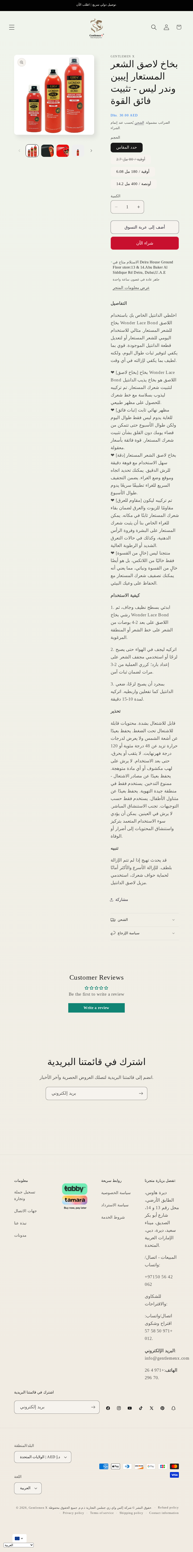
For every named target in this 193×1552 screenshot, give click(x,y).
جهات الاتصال (25, 1211)
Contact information (164, 1513)
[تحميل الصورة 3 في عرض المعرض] (62, 151)
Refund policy (168, 1507)
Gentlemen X (38, 1507)
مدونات (20, 1235)
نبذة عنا (20, 1223)
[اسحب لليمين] (91, 151)
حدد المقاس (126, 147)
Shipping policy (131, 1513)
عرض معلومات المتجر (131, 287)
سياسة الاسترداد (115, 1205)
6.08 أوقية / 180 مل (132, 171)
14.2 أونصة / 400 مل (133, 184)
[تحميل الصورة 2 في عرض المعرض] (47, 151)
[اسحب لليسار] (19, 151)
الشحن (139, 122)
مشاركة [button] (121, 899)
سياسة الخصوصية (116, 1193)
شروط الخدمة (113, 1217)
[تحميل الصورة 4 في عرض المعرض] (78, 151)
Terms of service (102, 1513)
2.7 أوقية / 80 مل (133, 160)
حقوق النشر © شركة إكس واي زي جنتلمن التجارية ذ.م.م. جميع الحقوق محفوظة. (100, 1507)
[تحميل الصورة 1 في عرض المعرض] (32, 151)
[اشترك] (141, 1093)
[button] (12, 27)
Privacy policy (73, 1513)
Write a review (96, 1008)
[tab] (145, 303)
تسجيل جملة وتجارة (24, 1195)
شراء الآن (144, 243)
